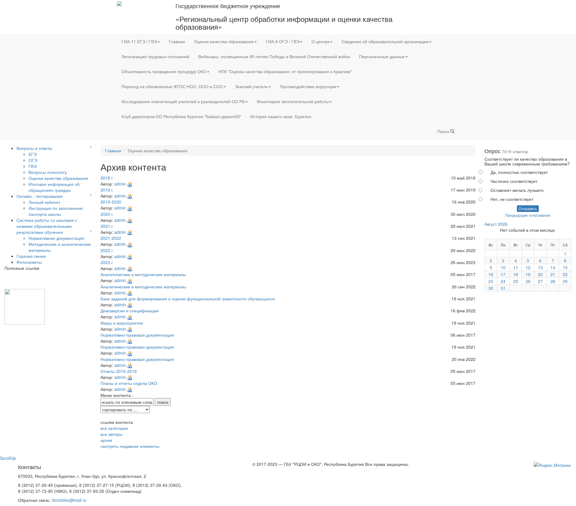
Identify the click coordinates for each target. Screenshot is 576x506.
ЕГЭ (32, 154)
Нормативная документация (56, 238)
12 (528, 267)
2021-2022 (110, 238)
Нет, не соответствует (511, 199)
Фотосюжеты (29, 262)
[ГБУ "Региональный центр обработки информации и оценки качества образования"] (119, 3)
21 (552, 274)
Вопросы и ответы (34, 148)
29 (565, 281)
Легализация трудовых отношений (155, 56)
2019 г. (107, 190)
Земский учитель (251, 86)
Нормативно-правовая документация (137, 335)
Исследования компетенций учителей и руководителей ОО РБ (183, 101)
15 (565, 267)
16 (490, 274)
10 (503, 267)
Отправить (528, 208)
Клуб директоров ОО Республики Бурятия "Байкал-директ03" (181, 116)
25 (515, 281)
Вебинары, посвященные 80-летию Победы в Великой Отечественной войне (274, 56)
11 (515, 267)
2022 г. (107, 250)
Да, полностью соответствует (519, 172)
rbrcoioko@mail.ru (69, 500)
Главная (177, 41)
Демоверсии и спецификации (129, 311)
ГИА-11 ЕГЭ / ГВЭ (139, 41)
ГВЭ (32, 166)
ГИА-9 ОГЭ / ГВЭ (282, 41)
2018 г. (107, 178)
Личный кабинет (44, 202)
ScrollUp (8, 458)
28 (552, 281)
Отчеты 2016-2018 (118, 371)
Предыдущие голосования (527, 215)
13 (540, 267)
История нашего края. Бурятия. (281, 116)
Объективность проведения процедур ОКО (164, 71)
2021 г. (107, 226)
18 (515, 274)
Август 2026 (496, 224)
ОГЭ (32, 160)
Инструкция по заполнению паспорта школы (55, 211)
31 (503, 288)
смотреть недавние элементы (129, 446)
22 (565, 274)
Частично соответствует (513, 181)
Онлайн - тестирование (39, 196)
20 (540, 274)
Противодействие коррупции (308, 86)
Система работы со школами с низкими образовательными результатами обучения (46, 226)
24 (503, 281)
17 (503, 274)
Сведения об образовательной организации (385, 41)
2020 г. (107, 214)
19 (528, 274)
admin (120, 184)
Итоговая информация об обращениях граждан (54, 187)
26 (528, 281)
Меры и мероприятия (121, 323)
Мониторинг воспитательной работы (293, 101)
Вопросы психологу (47, 172)
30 (490, 288)
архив (106, 440)
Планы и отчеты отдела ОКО (128, 383)
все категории (114, 428)
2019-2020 (110, 202)
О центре (320, 41)
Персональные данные (382, 56)
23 (490, 281)
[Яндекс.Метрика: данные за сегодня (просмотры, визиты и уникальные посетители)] (552, 465)
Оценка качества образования (224, 41)
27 (540, 281)
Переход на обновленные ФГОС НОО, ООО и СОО (172, 86)
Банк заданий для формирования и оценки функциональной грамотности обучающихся (187, 299)
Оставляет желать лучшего (517, 190)
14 (552, 267)
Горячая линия (31, 256)
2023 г (106, 262)
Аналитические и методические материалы (143, 274)
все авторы (111, 434)
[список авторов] (129, 184)
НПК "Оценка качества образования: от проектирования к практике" (285, 71)
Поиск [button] (443, 131)
